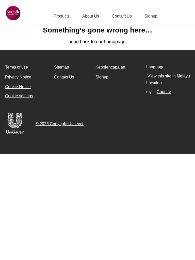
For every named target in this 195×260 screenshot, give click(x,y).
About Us (90, 16)
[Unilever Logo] (15, 132)
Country (164, 92)
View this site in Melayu (169, 76)
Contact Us (122, 16)
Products (62, 16)
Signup (150, 16)
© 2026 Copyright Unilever (60, 124)
